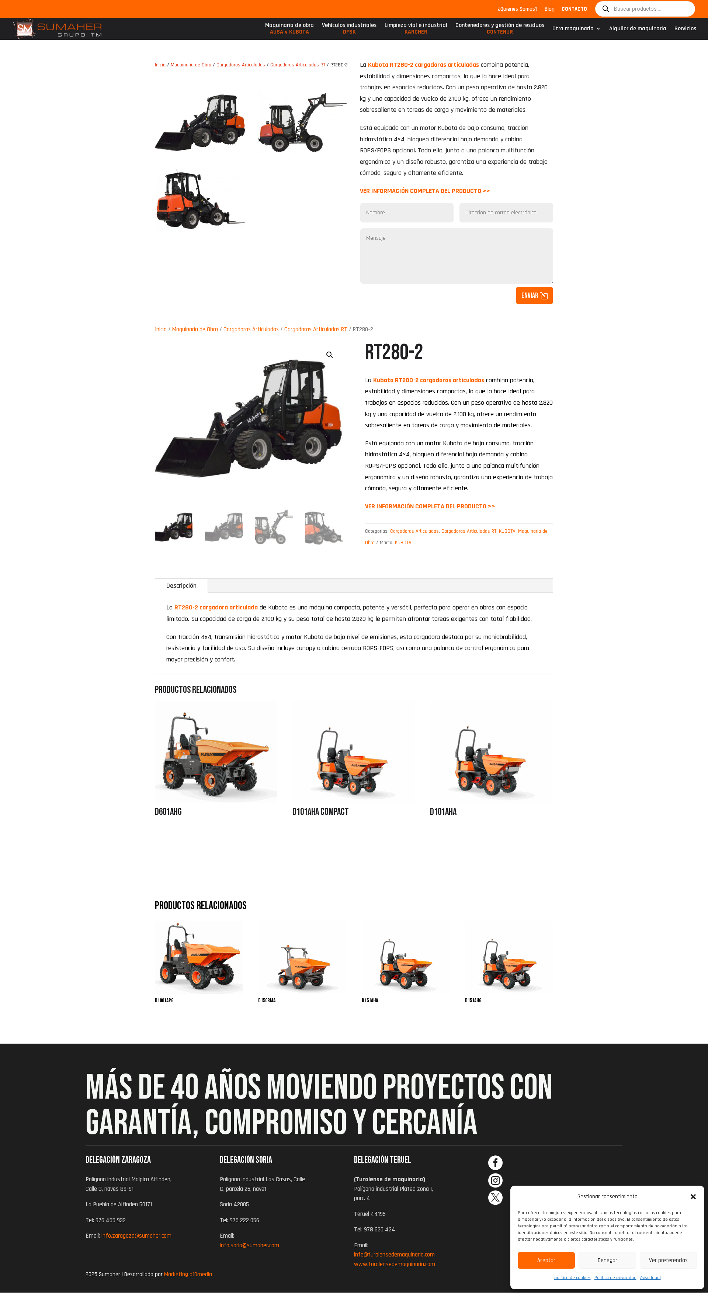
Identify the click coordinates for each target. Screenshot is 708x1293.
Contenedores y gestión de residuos (499, 30)
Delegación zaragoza (118, 1160)
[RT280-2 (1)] (302, 153)
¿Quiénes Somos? (518, 9)
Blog (550, 9)
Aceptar (546, 1260)
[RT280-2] (200, 153)
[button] (693, 1196)
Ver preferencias (668, 1260)
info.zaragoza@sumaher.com (136, 1236)
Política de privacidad (615, 1277)
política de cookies (572, 1277)
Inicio (160, 65)
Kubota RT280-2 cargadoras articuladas (423, 64)
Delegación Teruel (382, 1160)
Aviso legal (650, 1277)
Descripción (181, 585)
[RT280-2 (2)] (200, 229)
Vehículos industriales (349, 30)
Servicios (685, 28)
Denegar (607, 1260)
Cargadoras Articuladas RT (297, 65)
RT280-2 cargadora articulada (216, 607)
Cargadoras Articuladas (240, 65)
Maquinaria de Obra (191, 65)
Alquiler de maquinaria (637, 28)
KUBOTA (507, 531)
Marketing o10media (188, 1274)
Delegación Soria (246, 1160)
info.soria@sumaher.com (249, 1245)
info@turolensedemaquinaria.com (394, 1255)
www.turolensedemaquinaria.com (394, 1264)
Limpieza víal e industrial (416, 30)
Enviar (529, 295)
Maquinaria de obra (289, 30)
